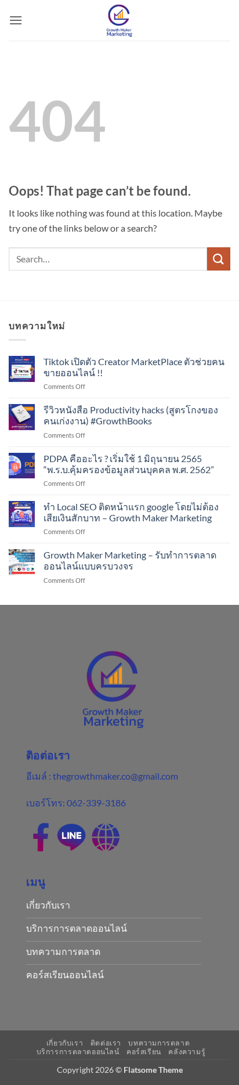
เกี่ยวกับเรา (65, 1043)
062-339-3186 (96, 802)
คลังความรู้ (186, 1051)
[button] (16, 20)
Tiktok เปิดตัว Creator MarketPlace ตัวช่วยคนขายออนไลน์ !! (134, 367)
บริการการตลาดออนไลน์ (78, 1051)
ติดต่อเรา (105, 1043)
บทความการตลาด (159, 1043)
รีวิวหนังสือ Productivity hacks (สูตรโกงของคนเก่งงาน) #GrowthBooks (131, 415)
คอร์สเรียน (143, 1051)
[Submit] (218, 258)
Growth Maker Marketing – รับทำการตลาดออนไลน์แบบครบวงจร (130, 560)
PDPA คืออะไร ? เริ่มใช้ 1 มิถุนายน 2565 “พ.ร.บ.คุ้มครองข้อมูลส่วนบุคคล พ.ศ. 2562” (130, 464)
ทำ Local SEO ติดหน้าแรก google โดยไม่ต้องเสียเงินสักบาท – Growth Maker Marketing (131, 512)
